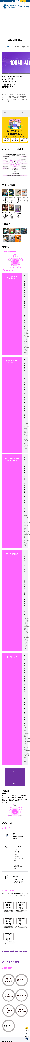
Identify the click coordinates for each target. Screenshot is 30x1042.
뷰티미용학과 (19, 31)
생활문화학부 (6, 31)
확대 (19, 28)
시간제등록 (12, 1)
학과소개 (9, 27)
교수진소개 (15, 46)
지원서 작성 (24, 1)
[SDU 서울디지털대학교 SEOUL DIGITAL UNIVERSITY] (10, 6)
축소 (22, 28)
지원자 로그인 (18, 1)
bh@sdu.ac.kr (24, 112)
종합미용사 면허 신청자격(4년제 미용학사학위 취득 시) (18, 881)
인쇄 (24, 28)
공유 (27, 28)
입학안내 (20, 6)
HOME (4, 28)
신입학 (26, 6)
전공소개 (6, 46)
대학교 (3, 1)
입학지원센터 (8, 1)
